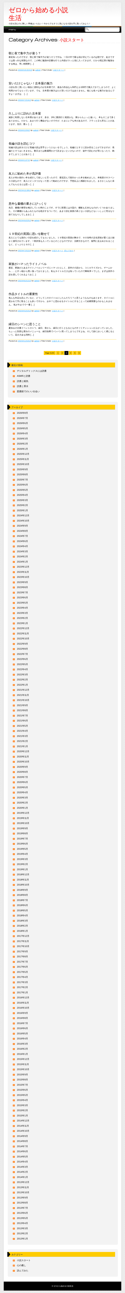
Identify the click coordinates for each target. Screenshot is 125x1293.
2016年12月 (23, 997)
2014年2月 (22, 1172)
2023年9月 (22, 582)
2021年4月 (22, 731)
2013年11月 (23, 1187)
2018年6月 (22, 905)
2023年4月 (22, 607)
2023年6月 (22, 597)
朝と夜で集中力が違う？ (25, 53)
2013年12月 (23, 1182)
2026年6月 (22, 423)
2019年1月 (22, 869)
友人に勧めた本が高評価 (25, 173)
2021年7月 (22, 715)
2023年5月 (22, 602)
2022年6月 (22, 659)
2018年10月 (23, 884)
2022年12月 (23, 628)
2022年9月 (22, 643)
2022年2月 (22, 679)
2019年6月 (22, 843)
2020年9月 (22, 767)
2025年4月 (22, 495)
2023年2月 (22, 618)
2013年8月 (22, 1202)
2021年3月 (22, 736)
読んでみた (69, 251)
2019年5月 (22, 849)
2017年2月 (22, 987)
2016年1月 (22, 1054)
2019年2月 (22, 864)
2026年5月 (22, 428)
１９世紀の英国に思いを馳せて (29, 233)
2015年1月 (22, 1115)
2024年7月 (22, 536)
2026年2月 (22, 443)
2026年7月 (22, 418)
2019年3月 (22, 859)
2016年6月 (22, 1028)
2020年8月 (22, 772)
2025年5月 (22, 490)
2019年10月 (23, 823)
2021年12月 (23, 690)
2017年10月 (23, 946)
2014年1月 (22, 1177)
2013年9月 (22, 1197)
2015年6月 (22, 1090)
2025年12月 (23, 454)
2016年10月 (23, 1007)
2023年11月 (23, 572)
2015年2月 (22, 1110)
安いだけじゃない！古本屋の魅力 (31, 83)
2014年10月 (23, 1131)
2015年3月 (22, 1105)
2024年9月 (22, 525)
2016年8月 (22, 1018)
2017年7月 (22, 961)
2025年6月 (22, 484)
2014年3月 (22, 1167)
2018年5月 (22, 910)
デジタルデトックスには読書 (32, 371)
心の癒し (21, 1265)
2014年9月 (22, 1136)
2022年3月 (22, 674)
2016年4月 (22, 1038)
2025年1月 (22, 510)
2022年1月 (22, 684)
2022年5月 (22, 664)
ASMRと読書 (23, 376)
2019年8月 (22, 833)
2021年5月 (22, 725)
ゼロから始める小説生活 (38, 14)
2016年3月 (22, 1043)
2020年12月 (23, 751)
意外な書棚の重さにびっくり (28, 203)
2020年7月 (22, 777)
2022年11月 (23, 633)
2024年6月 (22, 541)
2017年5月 (22, 972)
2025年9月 (22, 469)
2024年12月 (23, 515)
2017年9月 (22, 951)
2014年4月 (22, 1161)
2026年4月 (22, 433)
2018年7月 (22, 900)
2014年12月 (23, 1120)
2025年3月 (22, 500)
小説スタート (58, 70)
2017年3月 (22, 982)
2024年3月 (22, 551)
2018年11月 (23, 879)
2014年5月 (22, 1156)
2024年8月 (22, 531)
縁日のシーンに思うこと (25, 324)
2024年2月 (22, 556)
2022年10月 (23, 638)
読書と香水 (22, 386)
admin (38, 70)
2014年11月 (23, 1125)
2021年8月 (22, 710)
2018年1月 (22, 931)
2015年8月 (22, 1079)
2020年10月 (23, 761)
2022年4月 (22, 669)
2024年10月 (23, 520)
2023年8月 (22, 587)
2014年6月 (22, 1151)
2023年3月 (22, 613)
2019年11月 (23, 818)
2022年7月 (22, 654)
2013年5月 (22, 1218)
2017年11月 (23, 941)
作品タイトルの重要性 (23, 294)
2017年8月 (22, 956)
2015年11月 (23, 1064)
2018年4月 (22, 915)
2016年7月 (22, 1023)
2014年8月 (22, 1141)
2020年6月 (22, 782)
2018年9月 (22, 890)
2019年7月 (22, 838)
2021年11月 (23, 695)
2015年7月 (22, 1084)
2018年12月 (23, 874)
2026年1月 (22, 449)
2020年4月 (22, 792)
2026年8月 (22, 413)
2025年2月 (22, 505)
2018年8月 (22, 895)
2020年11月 (23, 756)
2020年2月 (22, 802)
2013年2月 (22, 1233)
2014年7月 (22, 1146)
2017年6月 (22, 966)
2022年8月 (22, 648)
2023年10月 (23, 577)
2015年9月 (22, 1074)
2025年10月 (23, 464)
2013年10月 (23, 1192)
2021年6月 (22, 720)
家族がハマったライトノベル (28, 263)
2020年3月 (22, 797)
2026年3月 (22, 438)
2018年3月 (22, 920)
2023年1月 (22, 623)
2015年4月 (22, 1100)
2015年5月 (22, 1095)
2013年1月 (22, 1238)
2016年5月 (22, 1033)
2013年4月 (22, 1223)
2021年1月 (22, 746)
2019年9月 (22, 828)
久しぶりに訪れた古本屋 (25, 113)
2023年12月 (23, 566)
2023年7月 (22, 592)
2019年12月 (23, 813)
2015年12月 (23, 1059)
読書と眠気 (22, 381)
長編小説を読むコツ (22, 143)
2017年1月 (22, 992)
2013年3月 (22, 1228)
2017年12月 (23, 936)
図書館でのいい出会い (28, 391)
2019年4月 (22, 854)
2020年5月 (22, 787)
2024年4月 (22, 546)
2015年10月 (23, 1069)
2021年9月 (22, 705)
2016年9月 (22, 1013)
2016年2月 (22, 1048)
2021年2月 (22, 741)
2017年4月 (22, 977)
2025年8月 (22, 474)
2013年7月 (22, 1208)
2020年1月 (22, 808)
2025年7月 (22, 479)
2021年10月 (23, 700)
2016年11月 (23, 1002)
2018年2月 (22, 925)
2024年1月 (22, 561)
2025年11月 (23, 459)
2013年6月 (22, 1213)
